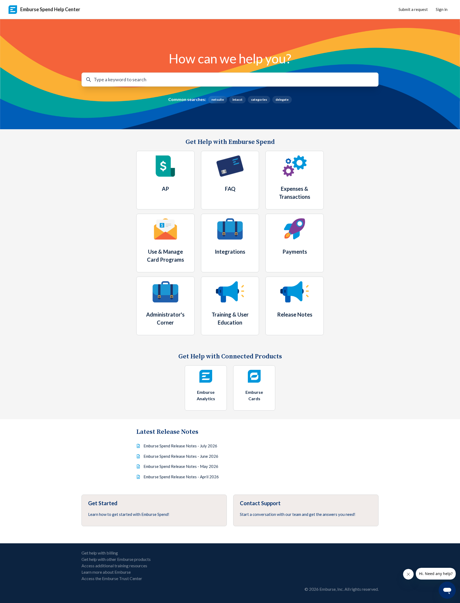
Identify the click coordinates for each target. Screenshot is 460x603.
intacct (237, 100)
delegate (282, 100)
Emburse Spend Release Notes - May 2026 (180, 466)
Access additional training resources (114, 565)
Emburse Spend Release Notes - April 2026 (181, 476)
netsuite (217, 100)
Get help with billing (99, 552)
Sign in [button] (441, 9)
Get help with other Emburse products (116, 559)
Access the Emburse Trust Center (111, 578)
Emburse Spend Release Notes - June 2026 (180, 456)
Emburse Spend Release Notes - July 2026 (180, 445)
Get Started (102, 503)
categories (259, 100)
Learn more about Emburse (106, 571)
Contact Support (260, 503)
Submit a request (413, 9)
